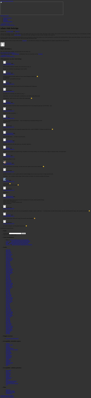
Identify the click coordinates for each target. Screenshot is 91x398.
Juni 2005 (8, 333)
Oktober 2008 (9, 285)
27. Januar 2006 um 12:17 (8, 127)
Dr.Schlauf (8, 72)
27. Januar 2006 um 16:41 (8, 171)
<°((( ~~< (8, 241)
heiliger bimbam (15, 54)
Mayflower (8, 102)
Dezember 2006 (9, 311)
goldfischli (8, 350)
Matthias (8, 148)
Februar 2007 (9, 309)
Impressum (5, 20)
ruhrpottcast (8, 360)
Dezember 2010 (9, 258)
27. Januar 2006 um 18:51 (8, 216)
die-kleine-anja (9, 140)
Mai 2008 (8, 291)
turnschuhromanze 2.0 (10, 382)
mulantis (7, 376)
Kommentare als (10, 392)
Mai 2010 (8, 262)
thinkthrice (8, 364)
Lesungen (5, 19)
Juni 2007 (8, 304)
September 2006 (9, 315)
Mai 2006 (8, 320)
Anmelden (8, 389)
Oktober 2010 (9, 260)
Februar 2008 (9, 295)
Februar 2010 (9, 266)
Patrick (7, 82)
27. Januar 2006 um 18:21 (8, 197)
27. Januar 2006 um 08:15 (8, 74)
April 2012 (8, 249)
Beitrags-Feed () (10, 391)
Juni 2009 (8, 276)
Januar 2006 (8, 325)
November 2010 (9, 259)
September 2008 (9, 286)
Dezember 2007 (9, 297)
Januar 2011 (8, 256)
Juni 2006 (8, 319)
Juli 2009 (8, 274)
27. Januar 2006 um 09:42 (8, 91)
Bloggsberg (8, 63)
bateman (7, 346)
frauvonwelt (8, 372)
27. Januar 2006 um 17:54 (8, 181)
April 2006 (8, 321)
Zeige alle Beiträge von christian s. (8, 52)
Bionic (7, 180)
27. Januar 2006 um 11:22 (8, 103)
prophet (7, 242)
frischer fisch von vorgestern (12, 349)
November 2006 (9, 313)
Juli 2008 (8, 289)
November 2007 (9, 298)
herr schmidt (8, 352)
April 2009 (8, 278)
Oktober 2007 (9, 299)
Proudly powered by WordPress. (7, 396)
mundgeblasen (9, 355)
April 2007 (8, 307)
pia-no (7, 379)
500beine (8, 343)
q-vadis (7, 359)
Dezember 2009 (9, 268)
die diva (7, 371)
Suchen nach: (6, 233)
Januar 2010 (8, 267)
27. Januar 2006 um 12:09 (8, 118)
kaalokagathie (9, 353)
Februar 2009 (9, 280)
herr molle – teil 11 (5, 23)
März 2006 (8, 322)
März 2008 (8, 294)
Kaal (7, 243)
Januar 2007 (8, 310)
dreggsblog (8, 347)
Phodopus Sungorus (7, 18)
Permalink (40, 54)
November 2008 (9, 284)
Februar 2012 (9, 252)
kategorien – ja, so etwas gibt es (8, 25)
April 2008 (8, 292)
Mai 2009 (8, 277)
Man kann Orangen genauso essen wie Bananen (22, 244)
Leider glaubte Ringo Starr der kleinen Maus (19, 239)
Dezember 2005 (9, 326)
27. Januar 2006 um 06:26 (8, 64)
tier (7, 117)
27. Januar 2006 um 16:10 (8, 164)
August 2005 (8, 331)
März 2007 (8, 308)
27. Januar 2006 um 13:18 (8, 141)
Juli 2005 (8, 332)
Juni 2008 (8, 290)
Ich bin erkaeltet (9, 133)
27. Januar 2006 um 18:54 (8, 223)
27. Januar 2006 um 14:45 (8, 156)
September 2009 (9, 272)
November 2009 (9, 270)
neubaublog (8, 358)
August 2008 (8, 288)
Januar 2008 (8, 296)
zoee (7, 384)
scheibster (8, 361)
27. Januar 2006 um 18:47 (8, 208)
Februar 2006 (9, 323)
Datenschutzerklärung (7, 21)
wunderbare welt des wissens (12, 383)
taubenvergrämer (9, 362)
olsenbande (8, 378)
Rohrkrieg (8, 155)
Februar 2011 (8, 255)
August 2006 (8, 316)
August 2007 (8, 302)
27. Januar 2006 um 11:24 (8, 110)
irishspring (8, 374)
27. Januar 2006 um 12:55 (8, 134)
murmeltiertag (9, 356)
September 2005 (9, 329)
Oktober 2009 (9, 271)
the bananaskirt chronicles (11, 381)
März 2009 (8, 279)
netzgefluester (9, 377)
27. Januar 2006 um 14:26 (8, 149)
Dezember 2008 (9, 283)
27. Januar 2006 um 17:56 (8, 190)
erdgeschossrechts (9, 348)
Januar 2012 (8, 253)
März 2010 (8, 265)
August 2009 (8, 273)
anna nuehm (8, 370)
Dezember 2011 (9, 254)
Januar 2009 (8, 282)
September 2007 (9, 301)
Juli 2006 (8, 317)
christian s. (17, 31)
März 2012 (8, 251)
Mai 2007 (8, 305)
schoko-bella (8, 163)
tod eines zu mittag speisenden (7, 1)
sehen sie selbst (17, 35)
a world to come (9, 344)
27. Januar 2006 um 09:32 (8, 84)
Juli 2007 (8, 303)
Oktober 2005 (9, 328)
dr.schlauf (24, 40)
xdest (7, 365)
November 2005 (9, 327)
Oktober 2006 (9, 314)
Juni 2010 (8, 261)
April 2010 (8, 264)
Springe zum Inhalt (5, 15)
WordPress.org (9, 393)
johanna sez (8, 375)
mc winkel (8, 354)
